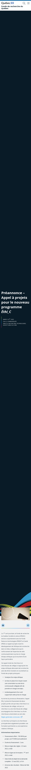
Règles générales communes (10, 717)
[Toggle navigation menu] (28, 3)
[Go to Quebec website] (7, 3)
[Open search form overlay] (24, 3)
